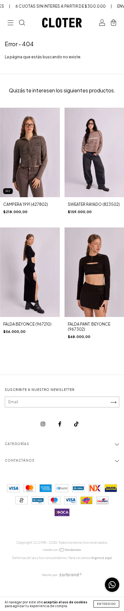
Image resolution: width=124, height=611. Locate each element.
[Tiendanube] (62, 551)
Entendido (106, 604)
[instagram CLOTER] (43, 424)
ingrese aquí (101, 558)
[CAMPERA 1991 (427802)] (30, 152)
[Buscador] (22, 23)
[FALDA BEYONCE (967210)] (30, 272)
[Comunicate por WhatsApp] (112, 585)
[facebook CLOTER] (60, 424)
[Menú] (10, 23)
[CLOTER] (76, 424)
